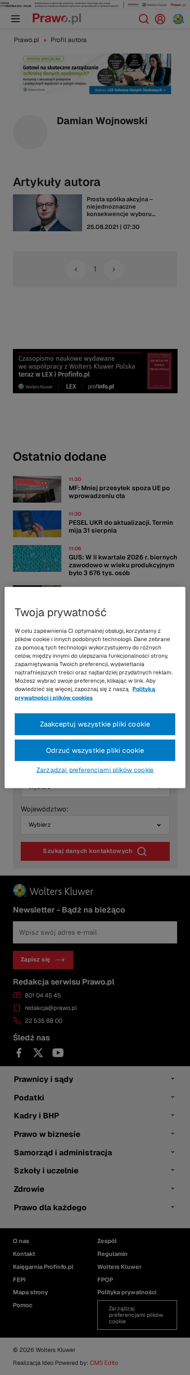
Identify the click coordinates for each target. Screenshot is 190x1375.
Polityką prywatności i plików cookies (85, 693)
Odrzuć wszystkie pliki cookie (95, 749)
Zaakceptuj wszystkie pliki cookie (95, 723)
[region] (95, 687)
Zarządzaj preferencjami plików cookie (95, 770)
